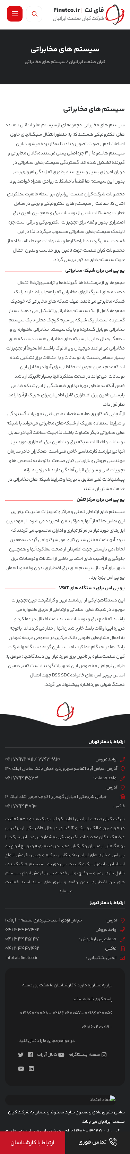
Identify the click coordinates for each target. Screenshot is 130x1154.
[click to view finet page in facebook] (31, 1054)
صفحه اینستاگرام (84, 1054)
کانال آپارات (47, 1054)
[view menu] (15, 14)
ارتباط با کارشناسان (32, 1142)
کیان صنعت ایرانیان (87, 62)
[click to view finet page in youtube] (22, 1068)
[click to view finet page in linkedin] (32, 1068)
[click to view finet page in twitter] (22, 1054)
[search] (34, 14)
